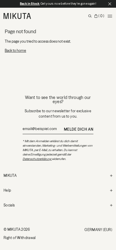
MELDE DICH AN (78, 129)
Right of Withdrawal (20, 237)
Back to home (15, 50)
